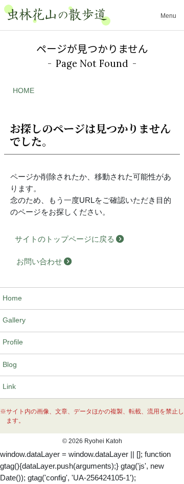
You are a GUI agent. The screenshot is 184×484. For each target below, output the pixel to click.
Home (12, 298)
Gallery (14, 320)
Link (9, 386)
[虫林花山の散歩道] (57, 15)
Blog (10, 364)
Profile (13, 342)
